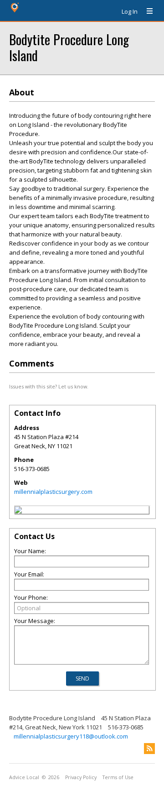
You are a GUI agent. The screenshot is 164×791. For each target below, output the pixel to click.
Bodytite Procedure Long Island (69, 47)
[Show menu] (146, 11)
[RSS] (149, 748)
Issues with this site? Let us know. (48, 386)
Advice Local (24, 777)
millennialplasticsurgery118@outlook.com (71, 736)
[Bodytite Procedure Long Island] (18, 511)
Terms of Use (117, 777)
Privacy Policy (81, 777)
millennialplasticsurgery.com (53, 491)
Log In (130, 11)
